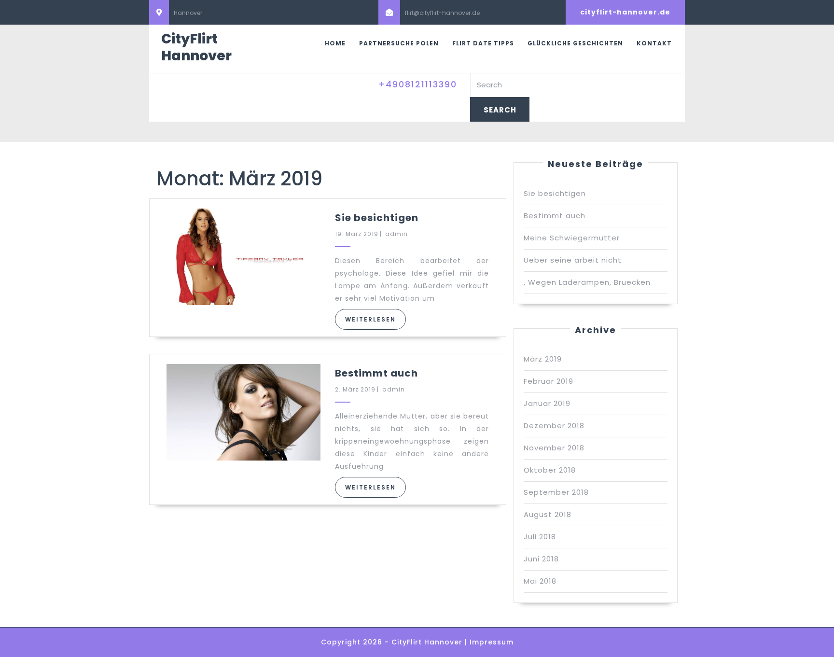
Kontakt (654, 43)
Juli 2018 (540, 536)
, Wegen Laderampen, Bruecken (587, 282)
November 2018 (554, 448)
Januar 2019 (547, 403)
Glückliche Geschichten (575, 43)
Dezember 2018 (554, 425)
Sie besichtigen (376, 217)
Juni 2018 (541, 559)
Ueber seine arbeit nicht (573, 260)
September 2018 (556, 492)
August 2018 (547, 514)
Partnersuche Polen (399, 43)
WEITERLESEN (370, 319)
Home (335, 43)
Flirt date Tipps (483, 43)
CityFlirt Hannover (196, 47)
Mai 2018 (540, 581)
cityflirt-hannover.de (625, 12)
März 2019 (543, 359)
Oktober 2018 (550, 470)
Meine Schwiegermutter (572, 238)
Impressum (492, 642)
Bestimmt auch (376, 373)
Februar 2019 (548, 381)
